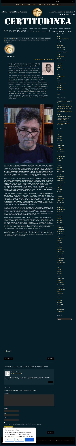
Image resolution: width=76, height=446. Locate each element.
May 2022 (59, 245)
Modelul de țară (41, 4)
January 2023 (60, 227)
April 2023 (59, 220)
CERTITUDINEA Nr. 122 (16, 40)
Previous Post (9, 358)
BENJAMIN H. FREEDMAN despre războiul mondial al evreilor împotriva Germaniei (64, 118)
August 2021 (60, 265)
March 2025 (59, 169)
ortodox (46, 40)
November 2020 (60, 284)
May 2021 (59, 271)
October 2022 (60, 233)
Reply (50, 382)
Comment (7, 393)
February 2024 (60, 198)
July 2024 (59, 187)
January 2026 (60, 147)
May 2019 (59, 298)
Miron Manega (15, 38)
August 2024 (60, 185)
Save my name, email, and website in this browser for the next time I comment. (23, 424)
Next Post (50, 358)
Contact (58, 4)
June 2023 (59, 216)
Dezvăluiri (59, 63)
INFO (58, 72)
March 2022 (59, 249)
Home (17, 28)
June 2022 (59, 242)
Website (6, 418)
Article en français (61, 47)
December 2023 (60, 202)
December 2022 (60, 229)
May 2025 (59, 165)
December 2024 (60, 176)
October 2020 (60, 287)
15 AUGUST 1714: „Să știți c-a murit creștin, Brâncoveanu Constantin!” (63, 123)
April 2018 (59, 302)
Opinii (36, 28)
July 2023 (59, 214)
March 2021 (59, 276)
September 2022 (61, 236)
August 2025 (60, 158)
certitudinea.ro (30, 40)
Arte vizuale (60, 45)
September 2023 (61, 209)
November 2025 (60, 151)
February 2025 (60, 171)
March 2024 (59, 196)
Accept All (29, 440)
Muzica (58, 78)
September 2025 (61, 156)
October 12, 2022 (8, 38)
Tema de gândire (45, 28)
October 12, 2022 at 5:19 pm (16, 373)
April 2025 (59, 167)
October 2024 (60, 180)
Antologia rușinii (60, 41)
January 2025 (60, 174)
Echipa (28, 4)
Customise (9, 440)
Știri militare (59, 87)
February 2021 (60, 278)
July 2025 (59, 160)
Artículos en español (61, 52)
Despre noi (22, 4)
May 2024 (59, 191)
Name (6, 408)
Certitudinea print (25, 28)
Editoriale (33, 4)
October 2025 (60, 154)
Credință (59, 58)
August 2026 (60, 132)
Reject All (19, 440)
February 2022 (60, 251)
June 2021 (59, 269)
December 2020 (60, 282)
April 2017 (59, 307)
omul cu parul (41, 40)
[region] (19, 435)
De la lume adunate (61, 61)
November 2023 (60, 205)
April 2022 (59, 247)
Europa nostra (60, 69)
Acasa (17, 4)
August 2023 (60, 211)
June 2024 (59, 189)
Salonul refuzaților (61, 83)
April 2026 (59, 140)
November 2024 (60, 178)
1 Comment (8, 40)
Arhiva (53, 4)
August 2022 (60, 238)
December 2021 (60, 256)
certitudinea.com (24, 40)
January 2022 (60, 253)
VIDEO (58, 94)
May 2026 (59, 138)
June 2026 (59, 136)
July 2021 (59, 267)
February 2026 (60, 145)
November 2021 (60, 258)
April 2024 (59, 194)
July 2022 (59, 240)
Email (5, 413)
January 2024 (60, 200)
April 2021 (59, 273)
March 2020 (59, 291)
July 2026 (59, 134)
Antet (58, 36)
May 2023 (59, 218)
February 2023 (60, 225)
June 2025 (59, 163)
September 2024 (61, 183)
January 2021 (60, 280)
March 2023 (59, 222)
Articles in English (61, 49)
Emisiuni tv (59, 67)
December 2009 (60, 309)
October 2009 (60, 311)
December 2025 (60, 149)
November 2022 (60, 231)
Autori (48, 4)
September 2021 (61, 262)
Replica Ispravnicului (7, 42)
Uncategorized (60, 92)
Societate (39, 28)
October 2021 (60, 260)
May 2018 (59, 300)
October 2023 (60, 207)
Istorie (58, 74)
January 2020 (60, 293)
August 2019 (60, 296)
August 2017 (60, 304)
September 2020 (61, 289)
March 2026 (59, 143)
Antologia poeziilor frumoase (63, 38)
